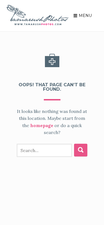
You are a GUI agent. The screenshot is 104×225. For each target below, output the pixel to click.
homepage (41, 125)
